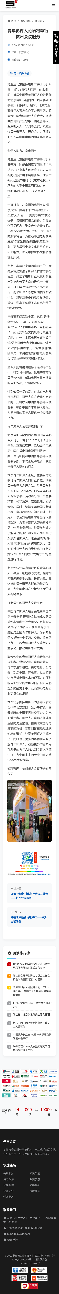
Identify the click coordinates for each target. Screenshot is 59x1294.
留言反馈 (12, 1240)
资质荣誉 (35, 1191)
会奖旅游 (35, 1179)
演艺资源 (8, 1179)
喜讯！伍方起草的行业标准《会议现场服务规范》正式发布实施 (31, 965)
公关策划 (35, 1173)
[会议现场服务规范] (20, 1270)
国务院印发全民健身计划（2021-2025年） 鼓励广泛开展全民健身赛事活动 (32, 990)
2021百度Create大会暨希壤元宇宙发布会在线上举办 (31, 1048)
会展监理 (8, 1185)
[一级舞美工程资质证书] (19, 1278)
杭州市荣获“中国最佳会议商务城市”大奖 (32, 1004)
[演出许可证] (39, 1270)
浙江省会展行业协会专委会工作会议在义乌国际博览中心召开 (31, 977)
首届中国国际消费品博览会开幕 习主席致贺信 (31, 1024)
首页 (13, 20)
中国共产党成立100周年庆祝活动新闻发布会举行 (32, 1036)
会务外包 (8, 1191)
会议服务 (8, 1173)
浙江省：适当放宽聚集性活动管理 (31, 1014)
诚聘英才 (8, 1197)
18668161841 (15, 1228)
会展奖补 (35, 1185)
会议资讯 (25, 20)
